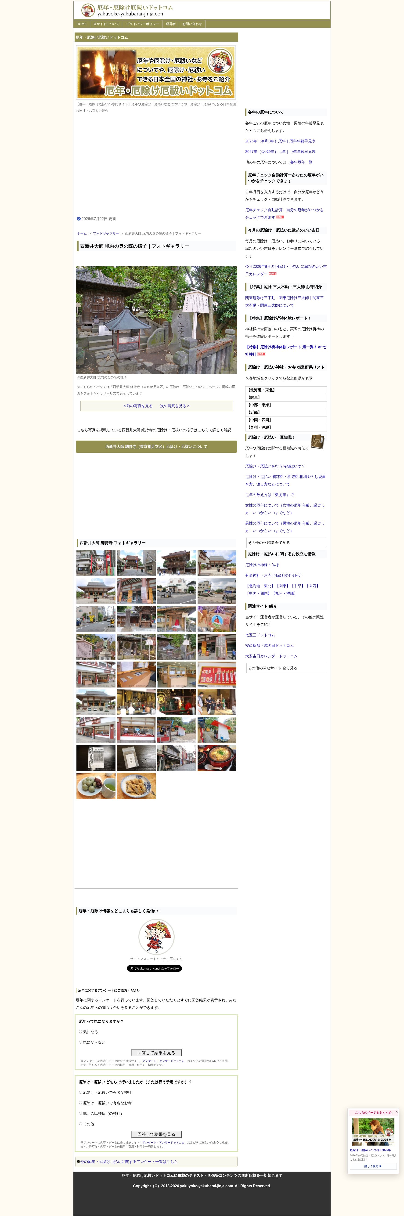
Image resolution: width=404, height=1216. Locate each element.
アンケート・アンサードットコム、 (164, 1061)
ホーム (82, 233)
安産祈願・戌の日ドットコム (269, 646)
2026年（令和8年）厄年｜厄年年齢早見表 (280, 141)
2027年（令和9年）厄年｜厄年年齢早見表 (280, 152)
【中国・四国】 (258, 593)
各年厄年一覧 (301, 162)
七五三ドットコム (260, 635)
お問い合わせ (192, 24)
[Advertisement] (156, 495)
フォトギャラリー (106, 233)
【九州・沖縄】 (284, 593)
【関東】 (282, 586)
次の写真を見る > (174, 406)
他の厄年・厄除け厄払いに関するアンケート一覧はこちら (129, 1162)
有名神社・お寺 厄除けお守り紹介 (273, 575)
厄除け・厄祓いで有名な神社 (107, 1092)
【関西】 (312, 586)
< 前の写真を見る (138, 406)
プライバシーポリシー (142, 24)
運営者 (171, 24)
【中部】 (297, 586)
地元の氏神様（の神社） (103, 1113)
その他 (88, 1124)
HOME (82, 24)
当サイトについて (106, 24)
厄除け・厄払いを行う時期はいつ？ (275, 466)
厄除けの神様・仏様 (262, 565)
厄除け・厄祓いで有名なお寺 (107, 1103)
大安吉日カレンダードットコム (271, 656)
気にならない (94, 1042)
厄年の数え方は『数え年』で (269, 495)
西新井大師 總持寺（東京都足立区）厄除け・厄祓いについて (156, 447)
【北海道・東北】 (260, 586)
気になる (90, 1032)
